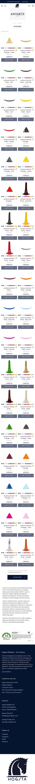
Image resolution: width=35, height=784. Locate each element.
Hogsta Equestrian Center (10, 682)
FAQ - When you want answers (11, 692)
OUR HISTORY (6, 672)
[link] (17, 636)
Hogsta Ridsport (7, 685)
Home (14, 23)
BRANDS (19, 23)
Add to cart (9, 89)
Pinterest (5, 741)
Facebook (5, 734)
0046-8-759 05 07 (7, 713)
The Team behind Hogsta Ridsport (12, 690)
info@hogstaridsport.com (10, 716)
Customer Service (7, 687)
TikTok (4, 739)
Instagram (5, 737)
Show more (17, 577)
